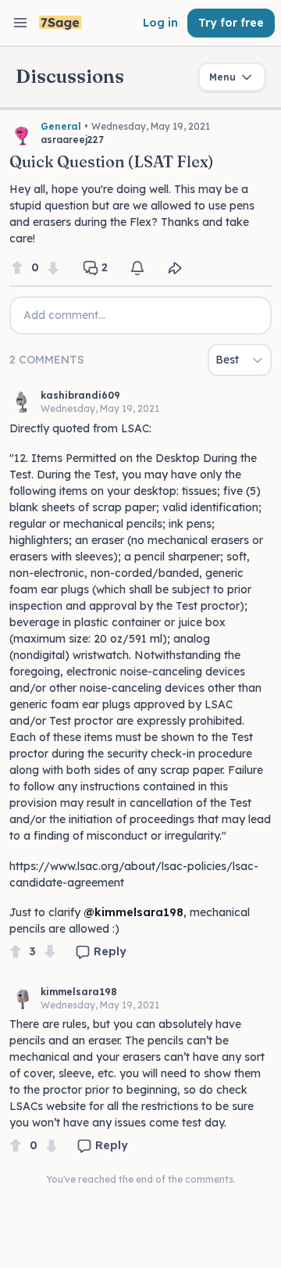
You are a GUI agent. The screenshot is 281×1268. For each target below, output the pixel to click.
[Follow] (137, 268)
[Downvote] (53, 268)
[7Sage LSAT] (60, 23)
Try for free (231, 23)
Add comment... (64, 315)
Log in (160, 23)
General (61, 126)
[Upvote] (17, 268)
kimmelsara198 (79, 992)
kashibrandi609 (80, 395)
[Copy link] (175, 268)
